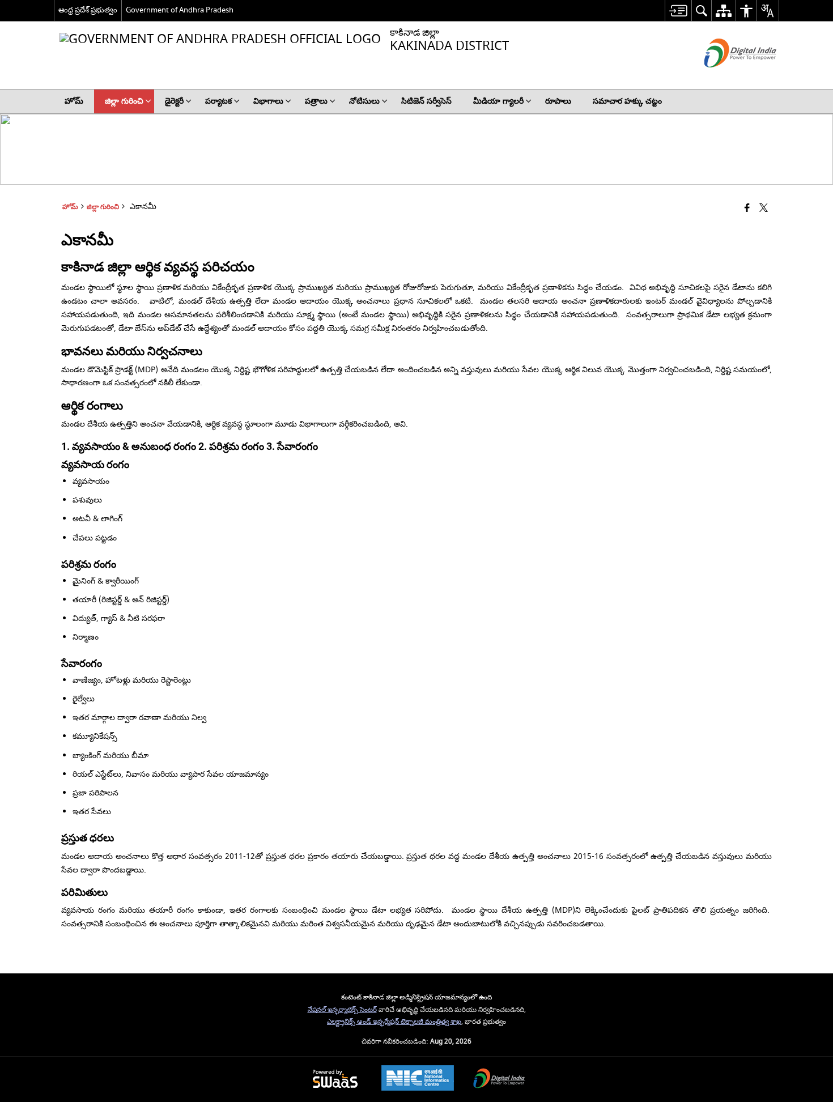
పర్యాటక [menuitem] (218, 101)
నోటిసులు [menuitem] (364, 101)
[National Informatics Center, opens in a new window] (417, 1079)
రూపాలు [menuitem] (558, 101)
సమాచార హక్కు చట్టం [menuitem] (627, 101)
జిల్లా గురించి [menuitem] (124, 101)
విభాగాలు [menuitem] (268, 101)
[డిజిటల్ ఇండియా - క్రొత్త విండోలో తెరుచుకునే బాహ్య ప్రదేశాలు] (726, 77)
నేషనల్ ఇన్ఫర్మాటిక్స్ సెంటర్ (342, 1010)
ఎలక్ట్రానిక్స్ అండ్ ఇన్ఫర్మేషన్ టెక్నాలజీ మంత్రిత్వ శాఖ (394, 1022)
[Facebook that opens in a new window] (747, 209)
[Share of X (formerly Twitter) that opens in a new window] (763, 209)
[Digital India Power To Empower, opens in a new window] (499, 1079)
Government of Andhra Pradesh (179, 10)
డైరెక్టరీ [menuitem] (174, 101)
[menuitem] (678, 10)
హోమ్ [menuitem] (74, 101)
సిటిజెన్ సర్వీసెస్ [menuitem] (426, 101)
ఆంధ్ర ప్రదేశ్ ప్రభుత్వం (87, 10)
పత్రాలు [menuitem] (316, 101)
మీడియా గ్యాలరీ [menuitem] (498, 101)
